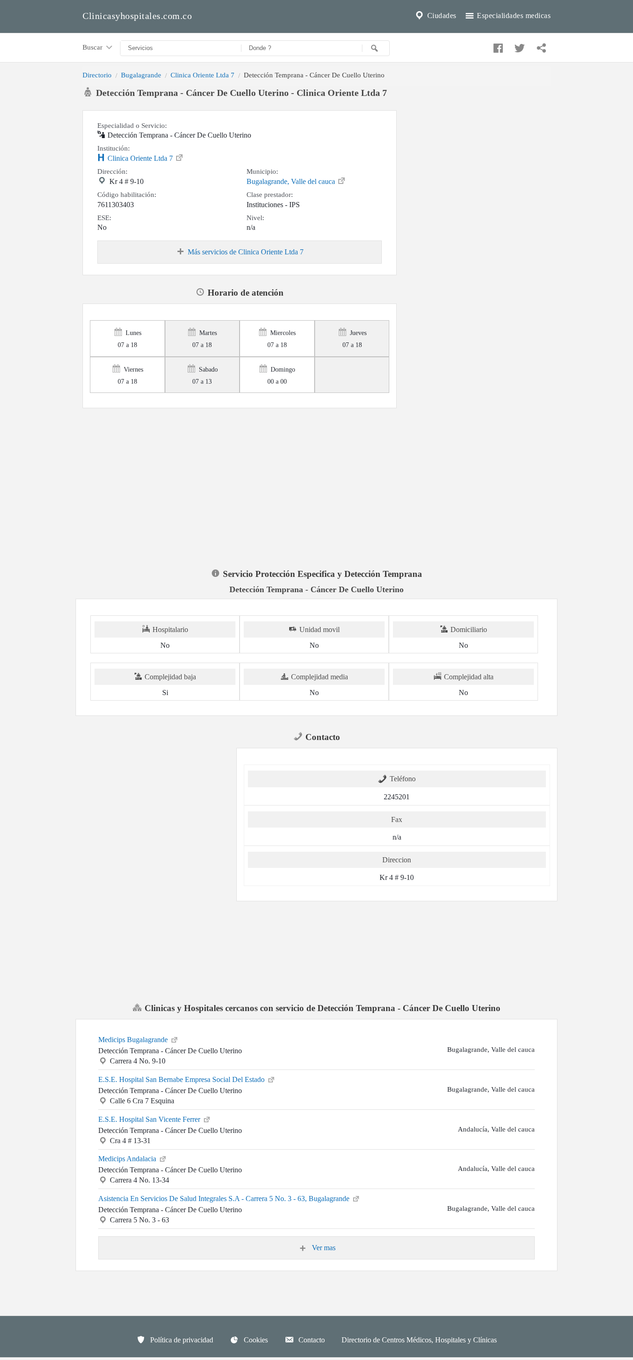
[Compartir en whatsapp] (540, 46)
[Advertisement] (477, 168)
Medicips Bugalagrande (134, 1040)
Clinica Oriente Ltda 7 (202, 75)
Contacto (311, 1340)
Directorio (97, 75)
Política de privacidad (180, 1340)
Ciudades (440, 15)
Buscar (93, 47)
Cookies (255, 1340)
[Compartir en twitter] (518, 46)
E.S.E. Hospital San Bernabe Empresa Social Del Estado (182, 1079)
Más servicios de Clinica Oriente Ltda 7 (246, 252)
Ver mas (322, 1248)
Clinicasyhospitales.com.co (137, 16)
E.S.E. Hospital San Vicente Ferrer (150, 1119)
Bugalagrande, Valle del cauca (292, 181)
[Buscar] (375, 48)
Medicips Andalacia (128, 1159)
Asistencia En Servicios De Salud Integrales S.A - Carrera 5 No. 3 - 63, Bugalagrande (224, 1198)
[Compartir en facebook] (497, 46)
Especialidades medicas (513, 15)
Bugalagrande (141, 75)
